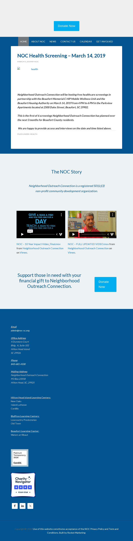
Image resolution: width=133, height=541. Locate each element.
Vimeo (23, 252)
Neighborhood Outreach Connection (43, 248)
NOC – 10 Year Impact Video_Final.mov (38, 244)
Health (33, 134)
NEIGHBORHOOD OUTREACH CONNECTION (66, 11)
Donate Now (66, 26)
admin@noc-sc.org (20, 330)
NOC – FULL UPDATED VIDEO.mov (88, 244)
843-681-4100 (18, 364)
